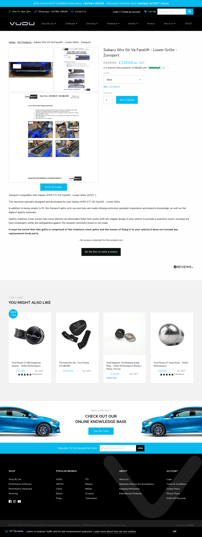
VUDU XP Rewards (176, 498)
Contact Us (80, 11)
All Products (24, 42)
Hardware (112, 23)
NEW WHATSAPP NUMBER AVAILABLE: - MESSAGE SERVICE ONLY (101, 3)
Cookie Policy (173, 488)
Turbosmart (91, 498)
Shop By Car (48, 23)
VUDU (59, 479)
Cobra (59, 488)
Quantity (107, 92)
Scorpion (89, 493)
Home (12, 42)
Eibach (59, 493)
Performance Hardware (20, 488)
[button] (101, 250)
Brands (132, 23)
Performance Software (20, 484)
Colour (106, 72)
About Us (168, 23)
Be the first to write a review (101, 252)
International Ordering (130, 493)
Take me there (101, 431)
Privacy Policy (173, 493)
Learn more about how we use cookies (114, 531)
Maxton (89, 484)
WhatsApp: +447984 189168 (52, 11)
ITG (87, 479)
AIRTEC (60, 484)
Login (115, 11)
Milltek (88, 488)
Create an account (131, 11)
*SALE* (188, 23)
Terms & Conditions (176, 484)
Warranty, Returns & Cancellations (136, 484)
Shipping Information (129, 488)
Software (70, 23)
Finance (151, 23)
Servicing (90, 23)
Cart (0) (152, 11)
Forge (59, 498)
